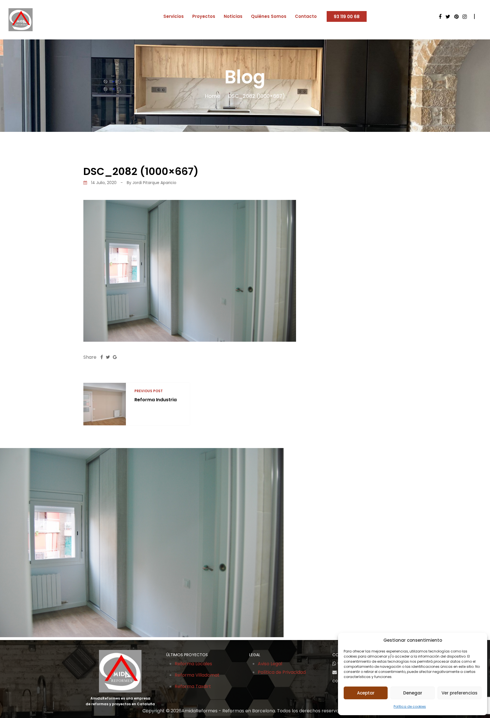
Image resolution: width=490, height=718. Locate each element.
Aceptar (366, 693)
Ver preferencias (460, 693)
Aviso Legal (270, 663)
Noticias (233, 16)
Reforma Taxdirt (193, 686)
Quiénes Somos (268, 16)
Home (212, 96)
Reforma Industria (155, 399)
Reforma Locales (193, 663)
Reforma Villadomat (197, 675)
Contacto (306, 16)
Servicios (173, 16)
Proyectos (203, 16)
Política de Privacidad (282, 672)
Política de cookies (410, 706)
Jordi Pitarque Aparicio (154, 182)
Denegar (412, 693)
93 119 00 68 (347, 17)
